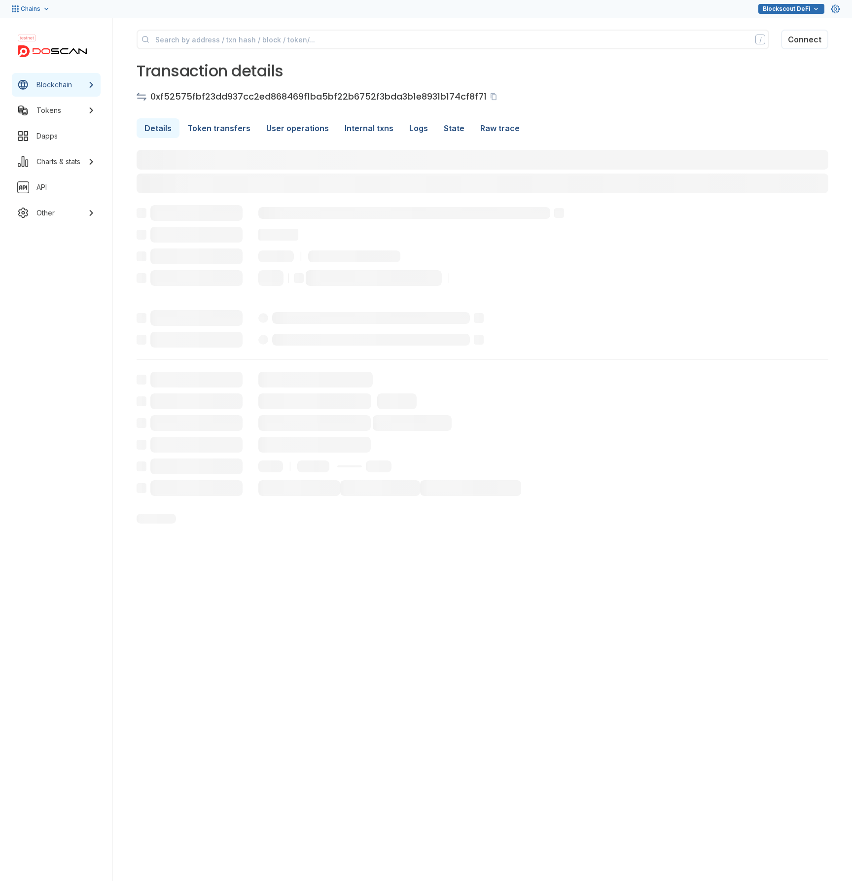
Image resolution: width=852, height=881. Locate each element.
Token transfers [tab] (218, 128)
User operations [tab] (297, 128)
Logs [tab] (418, 128)
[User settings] (835, 9)
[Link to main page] (52, 51)
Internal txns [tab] (369, 128)
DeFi (786, 8)
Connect (804, 39)
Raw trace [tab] (500, 128)
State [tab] (454, 128)
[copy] (495, 97)
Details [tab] (158, 128)
